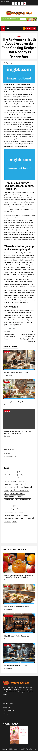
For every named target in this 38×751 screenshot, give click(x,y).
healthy (20, 496)
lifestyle (16, 506)
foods (6, 493)
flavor (6, 490)
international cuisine (10, 502)
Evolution (28, 487)
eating (21, 487)
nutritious (21, 512)
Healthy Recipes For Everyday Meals (16, 606)
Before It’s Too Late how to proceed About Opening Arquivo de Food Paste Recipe (27, 336)
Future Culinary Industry (17, 493)
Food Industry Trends (22, 490)
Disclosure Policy (8, 710)
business (14, 471)
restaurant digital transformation (14, 518)
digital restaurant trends (11, 484)
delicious (21, 481)
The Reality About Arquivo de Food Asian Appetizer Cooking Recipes (17, 432)
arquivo (9, 328)
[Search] (21, 28)
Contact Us (6, 707)
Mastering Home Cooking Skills (14, 402)
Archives (7, 453)
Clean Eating (22, 471)
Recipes (26, 515)
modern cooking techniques (12, 509)
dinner (23, 484)
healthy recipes (9, 499)
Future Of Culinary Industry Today (15, 665)
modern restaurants (10, 512)
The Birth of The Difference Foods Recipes (9, 335)
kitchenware (8, 506)
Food (12, 490)
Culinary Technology (10, 481)
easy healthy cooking (11, 487)
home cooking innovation (23, 499)
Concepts (7, 475)
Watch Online (31, 28)
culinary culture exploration (12, 478)
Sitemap (5, 714)
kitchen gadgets (23, 502)
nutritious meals (9, 515)
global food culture (10, 496)
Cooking (18, 36)
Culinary (28, 475)
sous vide (7, 521)
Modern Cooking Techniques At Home (16, 372)
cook (14, 328)
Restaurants (29, 518)
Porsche (19, 515)
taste (14, 521)
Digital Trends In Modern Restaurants (16, 636)
